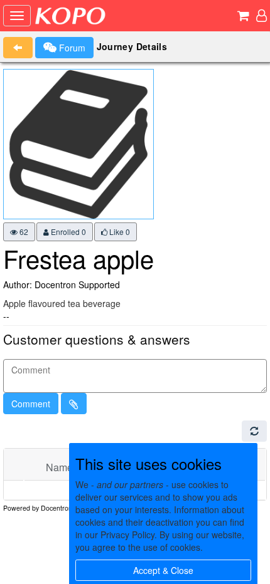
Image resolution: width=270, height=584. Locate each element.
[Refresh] (254, 431)
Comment (30, 403)
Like (118, 231)
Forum (71, 47)
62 (23, 231)
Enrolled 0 (67, 231)
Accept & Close (163, 570)
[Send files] (74, 403)
